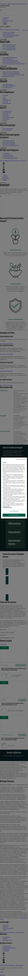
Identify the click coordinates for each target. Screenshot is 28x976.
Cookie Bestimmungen (7, 507)
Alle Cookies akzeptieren (14, 515)
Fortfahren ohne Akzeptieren (21, 459)
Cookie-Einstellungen (13, 511)
